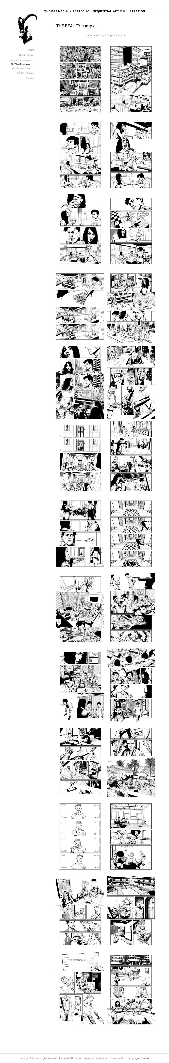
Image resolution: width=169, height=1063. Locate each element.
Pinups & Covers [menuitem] (25, 73)
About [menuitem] (31, 49)
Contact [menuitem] (30, 78)
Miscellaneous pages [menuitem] (21, 68)
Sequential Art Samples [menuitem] (20, 60)
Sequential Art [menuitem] (26, 55)
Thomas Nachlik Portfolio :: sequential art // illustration (94, 11)
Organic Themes (141, 1058)
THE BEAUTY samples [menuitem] (20, 64)
